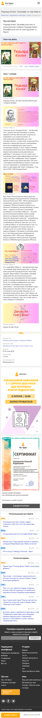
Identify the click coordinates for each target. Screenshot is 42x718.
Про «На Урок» (6, 680)
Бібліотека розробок (30, 653)
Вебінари (4, 656)
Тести (24, 655)
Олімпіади (25, 666)
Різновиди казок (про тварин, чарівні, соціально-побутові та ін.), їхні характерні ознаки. (18, 524)
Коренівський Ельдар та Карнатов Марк (17, 340)
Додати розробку (21, 506)
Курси (3, 661)
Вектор (4, 663)
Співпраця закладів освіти (8, 684)
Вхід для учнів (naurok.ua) (31, 680)
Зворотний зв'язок (7, 692)
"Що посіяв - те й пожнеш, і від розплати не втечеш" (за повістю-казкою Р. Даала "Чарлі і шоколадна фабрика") (20, 578)
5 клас (21, 346)
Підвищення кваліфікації (10, 653)
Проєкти (25, 661)
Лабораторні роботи (30, 658)
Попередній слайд (10, 66)
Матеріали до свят (29, 683)
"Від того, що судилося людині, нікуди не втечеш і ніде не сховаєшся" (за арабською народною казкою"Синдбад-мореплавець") (19, 590)
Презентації (28, 346)
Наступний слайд (32, 66)
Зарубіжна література (10, 346)
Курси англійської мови (31, 671)
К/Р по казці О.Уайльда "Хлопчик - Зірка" (18, 551)
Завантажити (11, 715)
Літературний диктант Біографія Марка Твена (20, 534)
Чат (23, 669)
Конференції (5, 658)
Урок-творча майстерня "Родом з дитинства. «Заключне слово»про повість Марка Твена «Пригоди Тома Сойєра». (20, 602)
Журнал (25, 650)
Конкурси (25, 663)
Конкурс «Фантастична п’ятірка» (31, 686)
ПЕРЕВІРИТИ (34, 638)
